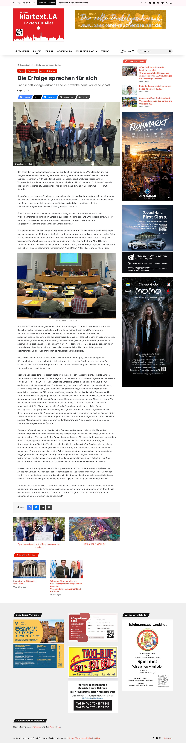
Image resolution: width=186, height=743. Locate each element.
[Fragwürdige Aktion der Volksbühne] (29, 569)
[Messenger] (36, 507)
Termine (105, 51)
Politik (37, 51)
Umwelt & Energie (47, 71)
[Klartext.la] (38, 25)
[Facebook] (29, 507)
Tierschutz (32, 71)
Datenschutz (54, 727)
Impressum (36, 727)
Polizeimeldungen (85, 51)
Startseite (23, 51)
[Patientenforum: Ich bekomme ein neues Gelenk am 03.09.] (129, 90)
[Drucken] (49, 507)
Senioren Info (64, 51)
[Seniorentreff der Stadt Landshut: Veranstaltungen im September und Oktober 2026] (129, 102)
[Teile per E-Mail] (42, 507)
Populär (49, 51)
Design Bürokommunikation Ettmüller (84, 738)
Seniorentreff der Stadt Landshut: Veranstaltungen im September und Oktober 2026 (155, 101)
